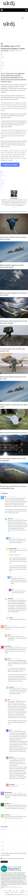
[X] (14, 207)
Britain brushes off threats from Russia (13, 433)
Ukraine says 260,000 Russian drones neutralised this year (13, 487)
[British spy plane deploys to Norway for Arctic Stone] (14, 279)
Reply (6, 515)
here (21, 158)
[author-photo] (14, 193)
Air (4, 42)
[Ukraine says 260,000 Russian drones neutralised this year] (14, 473)
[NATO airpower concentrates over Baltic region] (14, 391)
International (9, 890)
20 (21, 50)
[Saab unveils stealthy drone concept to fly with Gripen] (14, 223)
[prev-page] (0, 491)
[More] (14, 70)
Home (2, 42)
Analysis (22, 890)
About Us (16, 892)
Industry (11, 892)
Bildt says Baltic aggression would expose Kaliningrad (12, 266)
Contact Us (21, 892)
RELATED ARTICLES (6, 211)
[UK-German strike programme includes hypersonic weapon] (14, 307)
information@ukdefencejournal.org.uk (14, 887)
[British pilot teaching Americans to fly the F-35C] (14, 363)
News (5, 890)
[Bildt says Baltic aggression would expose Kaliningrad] (14, 251)
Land (14, 890)
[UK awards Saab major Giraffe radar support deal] (14, 335)
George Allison (5, 50)
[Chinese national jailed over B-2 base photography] (14, 445)
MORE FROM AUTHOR (20, 211)
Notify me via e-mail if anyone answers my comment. (13, 858)
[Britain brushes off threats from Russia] (14, 419)
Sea (16, 890)
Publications (7, 892)
